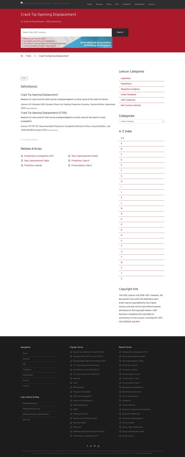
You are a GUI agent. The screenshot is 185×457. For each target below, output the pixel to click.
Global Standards (31, 140)
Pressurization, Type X (131, 383)
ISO (120, 322)
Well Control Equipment (82, 396)
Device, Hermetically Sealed (133, 431)
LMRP (75, 409)
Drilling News (139, 4)
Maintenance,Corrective (131, 392)
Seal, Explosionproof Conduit (84, 156)
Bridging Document (80, 414)
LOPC (75, 383)
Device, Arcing (127, 436)
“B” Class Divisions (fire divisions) (86, 365)
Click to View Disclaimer (144, 453)
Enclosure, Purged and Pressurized (136, 409)
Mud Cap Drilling (79, 423)
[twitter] (94, 446)
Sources (152, 4)
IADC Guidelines (128, 100)
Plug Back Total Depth (82, 392)
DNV (137, 322)
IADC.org (26, 420)
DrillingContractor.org (31, 409)
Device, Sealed (128, 423)
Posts (28, 56)
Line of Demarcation (130, 396)
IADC (147, 295)
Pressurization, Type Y (131, 378)
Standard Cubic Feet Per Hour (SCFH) (88, 356)
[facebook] (87, 446)
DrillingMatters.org (30, 403)
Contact (26, 386)
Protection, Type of (80, 161)
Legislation (126, 78)
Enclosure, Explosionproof (132, 418)
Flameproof (126, 401)
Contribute (126, 4)
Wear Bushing (78, 387)
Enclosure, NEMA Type (131, 414)
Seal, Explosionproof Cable (36, 161)
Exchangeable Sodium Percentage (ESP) (89, 361)
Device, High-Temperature (132, 427)
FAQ (116, 4)
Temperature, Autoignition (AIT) (39, 156)
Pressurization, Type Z (81, 165)
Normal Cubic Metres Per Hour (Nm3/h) (88, 352)
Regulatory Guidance (130, 89)
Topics (109, 4)
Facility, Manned (128, 405)
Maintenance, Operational (132, 387)
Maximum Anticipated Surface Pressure (89, 431)
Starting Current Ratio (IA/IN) (85, 418)
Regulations (126, 84)
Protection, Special (33, 165)
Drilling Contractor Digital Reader (36, 414)
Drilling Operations (80, 405)
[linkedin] (90, 446)
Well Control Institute (131, 105)
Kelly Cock (77, 427)
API (29, 104)
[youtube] (98, 446)
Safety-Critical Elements (83, 401)
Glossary (99, 4)
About (89, 4)
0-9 (122, 138)
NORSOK (127, 322)
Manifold (76, 378)
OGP (160, 318)
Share (24, 78)
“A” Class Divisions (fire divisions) (86, 374)
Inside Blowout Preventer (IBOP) (86, 370)
